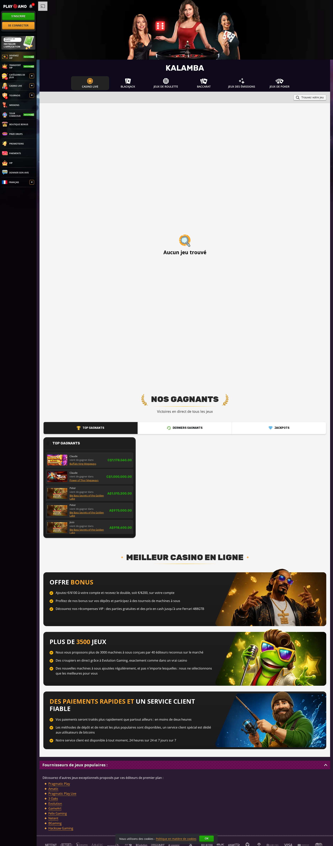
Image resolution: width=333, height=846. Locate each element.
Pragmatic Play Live (62, 793)
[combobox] (31, 6)
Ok (207, 838)
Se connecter (18, 25)
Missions (14, 105)
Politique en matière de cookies (176, 839)
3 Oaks (53, 798)
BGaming (55, 823)
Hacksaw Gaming (60, 828)
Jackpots (281, 428)
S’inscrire (18, 16)
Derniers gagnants (188, 428)
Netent (53, 818)
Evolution (55, 803)
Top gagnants (93, 428)
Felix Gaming (57, 813)
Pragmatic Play (59, 784)
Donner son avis (19, 172)
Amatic (53, 789)
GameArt (54, 808)
